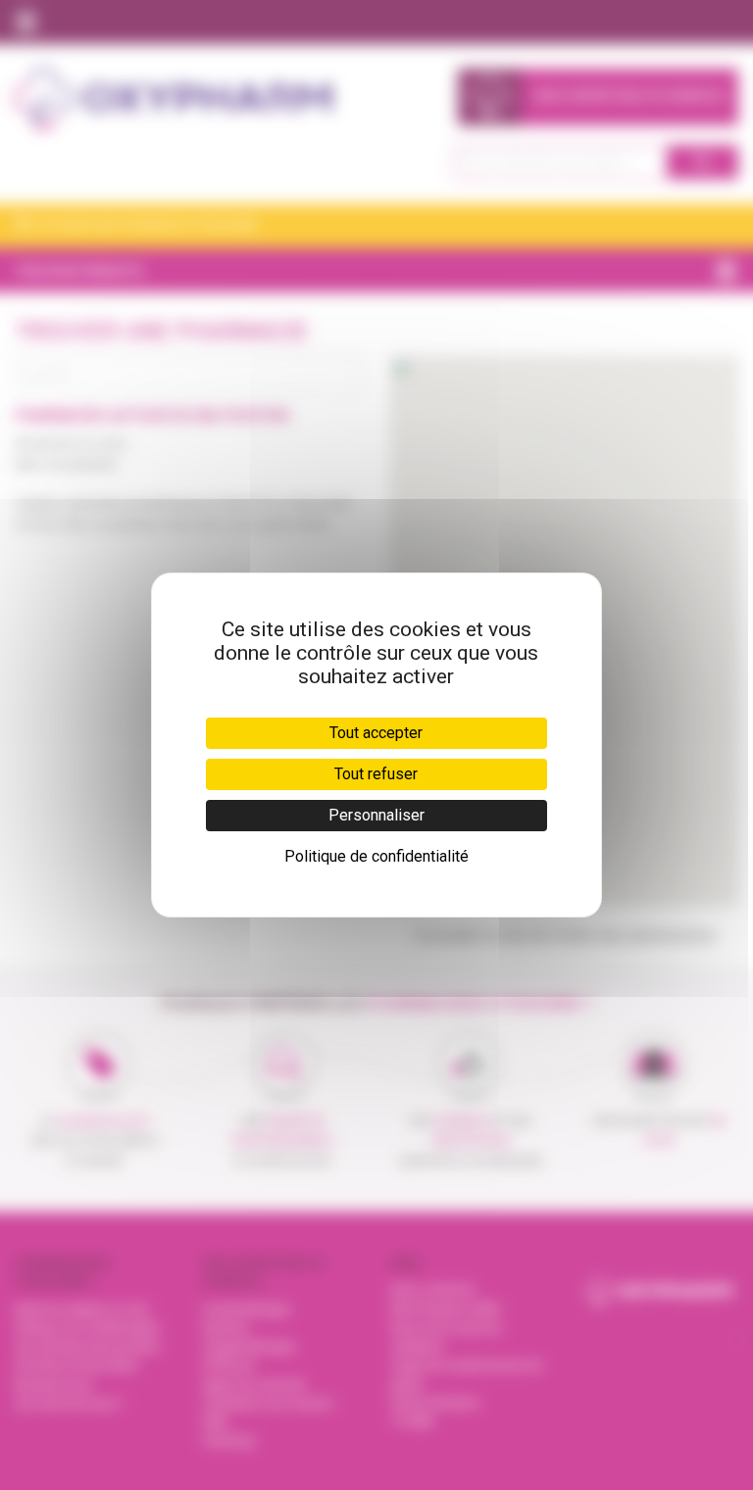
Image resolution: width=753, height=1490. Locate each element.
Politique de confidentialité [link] (376, 856)
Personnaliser (376, 815)
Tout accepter (376, 732)
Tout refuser (376, 774)
